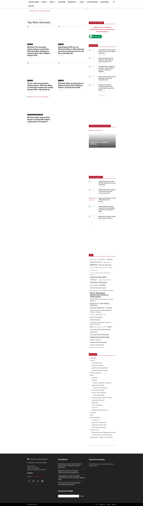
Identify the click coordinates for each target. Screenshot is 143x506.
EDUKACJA (94, 378)
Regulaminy (102, 504)
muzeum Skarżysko (97, 308)
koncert (102, 285)
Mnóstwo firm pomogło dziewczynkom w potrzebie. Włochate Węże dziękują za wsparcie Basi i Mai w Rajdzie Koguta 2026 (38, 51)
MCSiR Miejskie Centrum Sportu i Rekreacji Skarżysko (101, 300)
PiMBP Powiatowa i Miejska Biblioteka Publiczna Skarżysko (101, 311)
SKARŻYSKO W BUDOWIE (100, 388)
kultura (105, 290)
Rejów (92, 327)
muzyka (109, 308)
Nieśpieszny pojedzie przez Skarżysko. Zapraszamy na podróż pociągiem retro (106, 59)
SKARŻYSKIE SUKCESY (98, 365)
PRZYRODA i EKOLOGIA (98, 400)
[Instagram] (33, 481)
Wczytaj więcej (101, 95)
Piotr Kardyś (92, 314)
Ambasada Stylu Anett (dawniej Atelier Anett (103, 432)
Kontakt (108, 504)
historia (93, 265)
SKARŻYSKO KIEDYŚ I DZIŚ (99, 425)
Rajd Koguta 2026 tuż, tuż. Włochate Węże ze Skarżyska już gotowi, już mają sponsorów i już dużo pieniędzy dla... (71, 50)
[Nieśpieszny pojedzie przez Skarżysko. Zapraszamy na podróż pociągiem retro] (93, 60)
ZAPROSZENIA (104, 2)
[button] (114, 2)
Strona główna (30, 20)
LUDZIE (81, 2)
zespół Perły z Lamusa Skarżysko (97, 347)
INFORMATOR (72, 2)
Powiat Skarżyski (95, 320)
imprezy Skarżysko (98, 277)
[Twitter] (42, 481)
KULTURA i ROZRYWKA (98, 390)
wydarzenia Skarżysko (99, 337)
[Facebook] (29, 481)
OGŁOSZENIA (62, 2)
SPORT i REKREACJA (97, 405)
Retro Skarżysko (98, 327)
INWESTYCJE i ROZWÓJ (98, 385)
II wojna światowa (94, 270)
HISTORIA (94, 380)
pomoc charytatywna (96, 317)
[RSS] (38, 481)
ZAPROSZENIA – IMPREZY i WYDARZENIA (101, 437)
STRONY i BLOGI (94, 430)
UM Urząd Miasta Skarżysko (99, 334)
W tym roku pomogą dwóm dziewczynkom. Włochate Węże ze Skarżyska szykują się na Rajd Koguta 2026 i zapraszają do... (40, 86)
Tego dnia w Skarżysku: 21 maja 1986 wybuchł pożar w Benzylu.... (107, 199)
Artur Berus (102, 259)
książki (100, 290)
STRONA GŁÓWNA (33, 2)
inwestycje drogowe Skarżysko (104, 279)
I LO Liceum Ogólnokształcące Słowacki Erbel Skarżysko (100, 273)
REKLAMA (31, 6)
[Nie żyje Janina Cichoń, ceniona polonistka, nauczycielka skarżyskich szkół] (93, 78)
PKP (105, 314)
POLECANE (93, 412)
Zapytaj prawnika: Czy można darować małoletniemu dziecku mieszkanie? (107, 183)
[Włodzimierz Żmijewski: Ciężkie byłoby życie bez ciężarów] (93, 218)
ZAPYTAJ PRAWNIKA (98, 395)
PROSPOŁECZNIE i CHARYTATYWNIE (35, 114)
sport (110, 327)
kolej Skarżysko (94, 285)
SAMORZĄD (95, 402)
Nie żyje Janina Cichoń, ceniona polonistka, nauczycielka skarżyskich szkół (107, 78)
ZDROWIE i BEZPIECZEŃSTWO (100, 410)
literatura (111, 290)
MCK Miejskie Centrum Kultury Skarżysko (99, 294)
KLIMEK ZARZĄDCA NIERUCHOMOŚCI (102, 435)
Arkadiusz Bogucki (94, 259)
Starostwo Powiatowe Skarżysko (100, 329)
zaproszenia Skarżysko (98, 342)
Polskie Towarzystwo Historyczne (102, 383)
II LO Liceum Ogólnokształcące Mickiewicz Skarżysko (101, 267)
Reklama (114, 504)
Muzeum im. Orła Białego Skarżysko (99, 304)
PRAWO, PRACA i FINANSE (99, 393)
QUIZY (91, 415)
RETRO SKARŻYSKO (92, 2)
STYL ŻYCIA (30, 44)
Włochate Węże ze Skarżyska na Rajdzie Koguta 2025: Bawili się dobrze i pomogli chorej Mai (70, 85)
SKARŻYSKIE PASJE (97, 363)
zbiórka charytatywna (97, 345)
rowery (104, 327)
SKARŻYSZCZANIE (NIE (98, 368)
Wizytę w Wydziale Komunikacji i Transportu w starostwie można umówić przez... (106, 191)
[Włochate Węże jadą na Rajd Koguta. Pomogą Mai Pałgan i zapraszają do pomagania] (40, 105)
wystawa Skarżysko (95, 340)
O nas (96, 504)
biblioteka (110, 259)
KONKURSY (93, 358)
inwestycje (93, 280)
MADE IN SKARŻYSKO (96, 373)
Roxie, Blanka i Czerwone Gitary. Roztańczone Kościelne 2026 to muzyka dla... (107, 51)
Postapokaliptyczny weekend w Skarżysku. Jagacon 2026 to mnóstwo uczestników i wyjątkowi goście (71, 477)
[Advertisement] (85, 13)
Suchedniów (93, 332)
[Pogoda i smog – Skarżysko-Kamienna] (102, 138)
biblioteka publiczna (96, 262)
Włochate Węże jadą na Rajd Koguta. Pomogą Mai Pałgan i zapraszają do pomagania (38, 119)
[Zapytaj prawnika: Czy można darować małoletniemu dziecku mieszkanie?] (93, 183)
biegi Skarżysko (106, 262)
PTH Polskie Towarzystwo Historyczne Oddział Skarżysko (100, 323)
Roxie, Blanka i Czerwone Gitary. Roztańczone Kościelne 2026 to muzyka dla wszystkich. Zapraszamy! (70, 465)
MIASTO (52, 2)
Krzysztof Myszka (94, 290)
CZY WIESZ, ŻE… (96, 420)
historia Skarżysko (105, 265)
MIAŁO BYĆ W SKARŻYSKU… (99, 422)
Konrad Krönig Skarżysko (98, 288)
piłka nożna (99, 314)
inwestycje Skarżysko (98, 282)
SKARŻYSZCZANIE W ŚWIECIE (100, 370)
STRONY (43, 2)
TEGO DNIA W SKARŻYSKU (99, 427)
